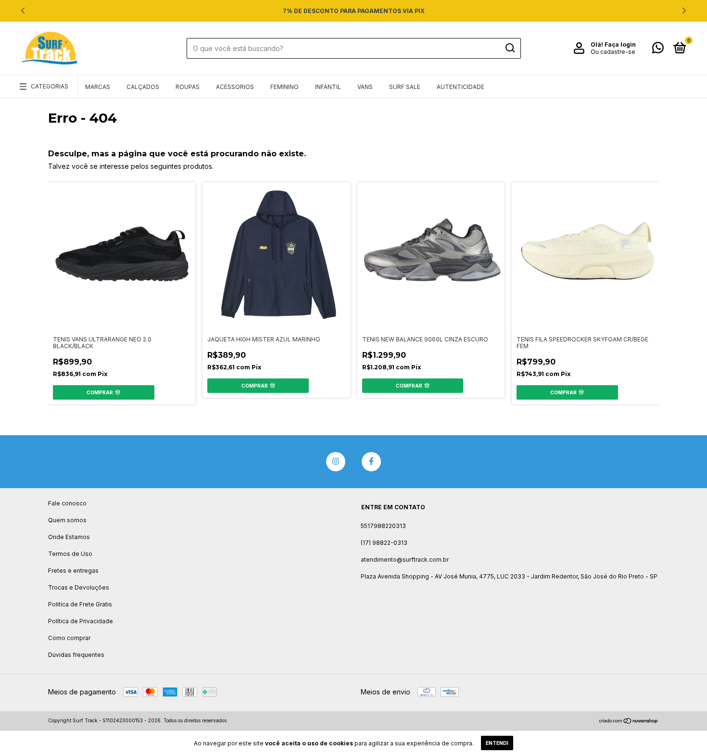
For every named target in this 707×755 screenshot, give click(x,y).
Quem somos (67, 520)
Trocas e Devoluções (78, 587)
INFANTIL (328, 86)
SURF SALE (404, 86)
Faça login (620, 44)
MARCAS (97, 86)
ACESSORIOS (235, 86)
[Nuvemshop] (629, 721)
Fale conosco (67, 503)
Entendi (497, 743)
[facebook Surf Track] (371, 461)
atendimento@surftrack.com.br (405, 559)
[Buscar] (510, 48)
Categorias (49, 86)
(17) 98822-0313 (384, 542)
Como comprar (69, 638)
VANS (365, 86)
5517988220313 (383, 525)
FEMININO (284, 86)
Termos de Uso (70, 553)
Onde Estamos (69, 537)
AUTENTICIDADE (460, 86)
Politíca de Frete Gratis (80, 604)
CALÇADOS (142, 86)
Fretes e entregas (73, 570)
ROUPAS (188, 86)
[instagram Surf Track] (335, 461)
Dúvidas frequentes (76, 654)
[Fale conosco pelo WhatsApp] (658, 49)
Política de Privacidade (80, 621)
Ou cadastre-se (613, 51)
